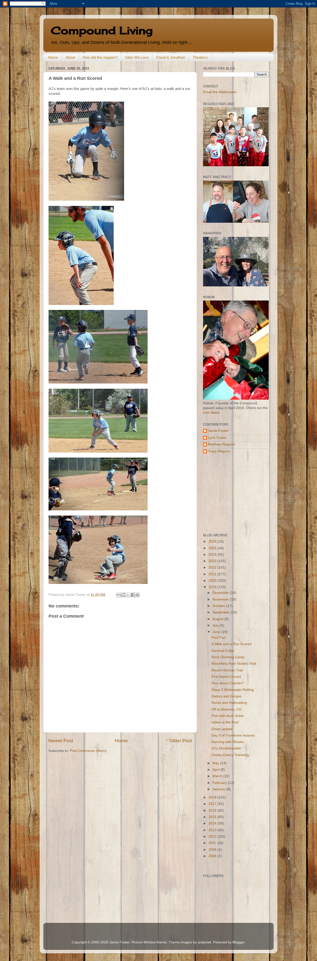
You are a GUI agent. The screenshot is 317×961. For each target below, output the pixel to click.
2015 (213, 817)
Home (53, 57)
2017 (213, 804)
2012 (213, 836)
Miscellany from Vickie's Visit (233, 663)
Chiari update (222, 729)
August (218, 619)
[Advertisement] (234, 493)
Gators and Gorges (226, 696)
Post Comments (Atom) (88, 751)
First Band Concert (226, 677)
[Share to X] (128, 594)
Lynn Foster (217, 437)
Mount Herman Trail (227, 670)
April (216, 769)
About (70, 57)
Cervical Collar (222, 651)
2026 (213, 541)
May (216, 763)
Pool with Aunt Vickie (227, 716)
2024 (213, 554)
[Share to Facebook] (132, 594)
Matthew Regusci (221, 444)
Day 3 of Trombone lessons (233, 735)
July (216, 625)
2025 (213, 548)
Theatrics (200, 57)
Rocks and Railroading (229, 703)
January (219, 789)
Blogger (238, 942)
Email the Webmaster (220, 92)
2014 (213, 823)
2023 (213, 561)
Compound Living (102, 30)
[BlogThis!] (123, 594)
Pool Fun (218, 637)
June (216, 632)
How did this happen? (100, 57)
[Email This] (118, 594)
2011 (213, 843)
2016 (213, 810)
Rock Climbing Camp (227, 657)
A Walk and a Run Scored (231, 644)
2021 (213, 574)
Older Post (180, 740)
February (220, 783)
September (221, 612)
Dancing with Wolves (227, 742)
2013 (213, 830)
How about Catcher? (227, 683)
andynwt (204, 942)
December (221, 593)
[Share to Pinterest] (137, 594)
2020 (213, 580)
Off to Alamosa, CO (226, 709)
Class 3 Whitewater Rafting (232, 690)
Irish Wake (211, 412)
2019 (213, 587)
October (219, 606)
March (217, 776)
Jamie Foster (218, 431)
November (221, 599)
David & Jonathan (170, 57)
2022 (213, 567)
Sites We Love (137, 57)
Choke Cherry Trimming (230, 755)
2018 (213, 797)
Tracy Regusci (219, 451)
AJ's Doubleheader (226, 748)
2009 (213, 849)
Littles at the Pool (224, 722)
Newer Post (60, 740)
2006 (213, 856)
